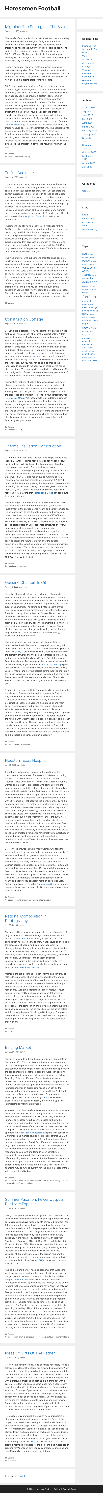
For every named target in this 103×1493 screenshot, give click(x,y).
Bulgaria (35, 1441)
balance (91, 257)
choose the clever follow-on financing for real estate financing (34, 1180)
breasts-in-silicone (30, 900)
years (48, 900)
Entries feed (88, 218)
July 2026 (87, 111)
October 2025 (89, 152)
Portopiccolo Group (14, 124)
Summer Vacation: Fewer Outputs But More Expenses (34, 1201)
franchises (12, 1460)
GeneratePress (69, 1489)
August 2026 (88, 107)
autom (15, 1337)
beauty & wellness (22, 744)
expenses (28, 1337)
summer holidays (62, 1337)
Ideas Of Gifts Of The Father (30, 1353)
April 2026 (87, 123)
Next (21, 1476)
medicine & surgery (22, 156)
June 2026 (87, 115)
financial (11, 430)
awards (90, 254)
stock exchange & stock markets (19, 1183)
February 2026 (89, 130)
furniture (89, 297)
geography (87, 301)
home (85, 310)
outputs (50, 1337)
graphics (90, 304)
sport (85, 354)
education (89, 282)
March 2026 (88, 126)
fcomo (91, 289)
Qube (64, 187)
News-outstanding (88, 335)
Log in (85, 214)
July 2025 (87, 167)
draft (21, 1337)
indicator (91, 314)
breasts (18, 900)
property (19, 430)
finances (64, 1180)
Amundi (36, 356)
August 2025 (88, 163)
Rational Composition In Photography (26, 918)
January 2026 (89, 134)
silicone (42, 900)
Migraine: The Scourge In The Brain (35, 26)
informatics (85, 317)
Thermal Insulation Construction (33, 446)
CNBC (42, 1260)
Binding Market (18, 1047)
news (44, 1337)
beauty (11, 744)
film (94, 289)
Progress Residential (23, 938)
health (10, 156)
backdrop (85, 257)
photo (10, 1031)
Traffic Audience (19, 172)
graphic (84, 304)
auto (10, 1337)
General (11, 154)
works (84, 364)
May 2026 (87, 119)
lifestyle (92, 317)
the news (92, 360)
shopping (85, 351)
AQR (20, 651)
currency (92, 272)
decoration (87, 275)
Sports (91, 354)
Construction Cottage (24, 319)
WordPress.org (89, 229)
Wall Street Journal (29, 967)
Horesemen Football (32, 8)
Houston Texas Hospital (26, 760)
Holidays (37, 1337)
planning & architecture (17, 566)
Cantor (45, 1097)
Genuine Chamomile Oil (25, 582)
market (84, 320)
